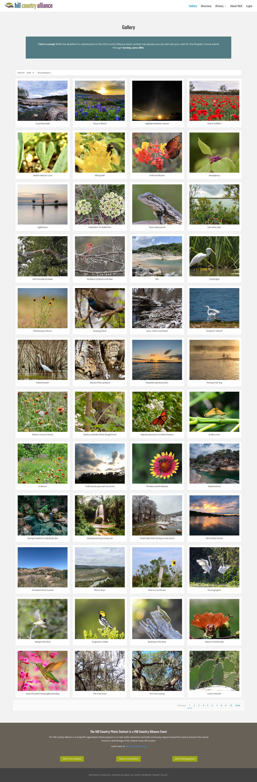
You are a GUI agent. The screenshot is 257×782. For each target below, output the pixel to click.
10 (231, 705)
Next (237, 705)
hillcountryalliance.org (135, 746)
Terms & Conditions (128, 758)
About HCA (236, 6)
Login (249, 6)
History (219, 6)
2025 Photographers (185, 758)
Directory (206, 6)
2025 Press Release (72, 758)
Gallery (193, 6)
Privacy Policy (160, 775)
